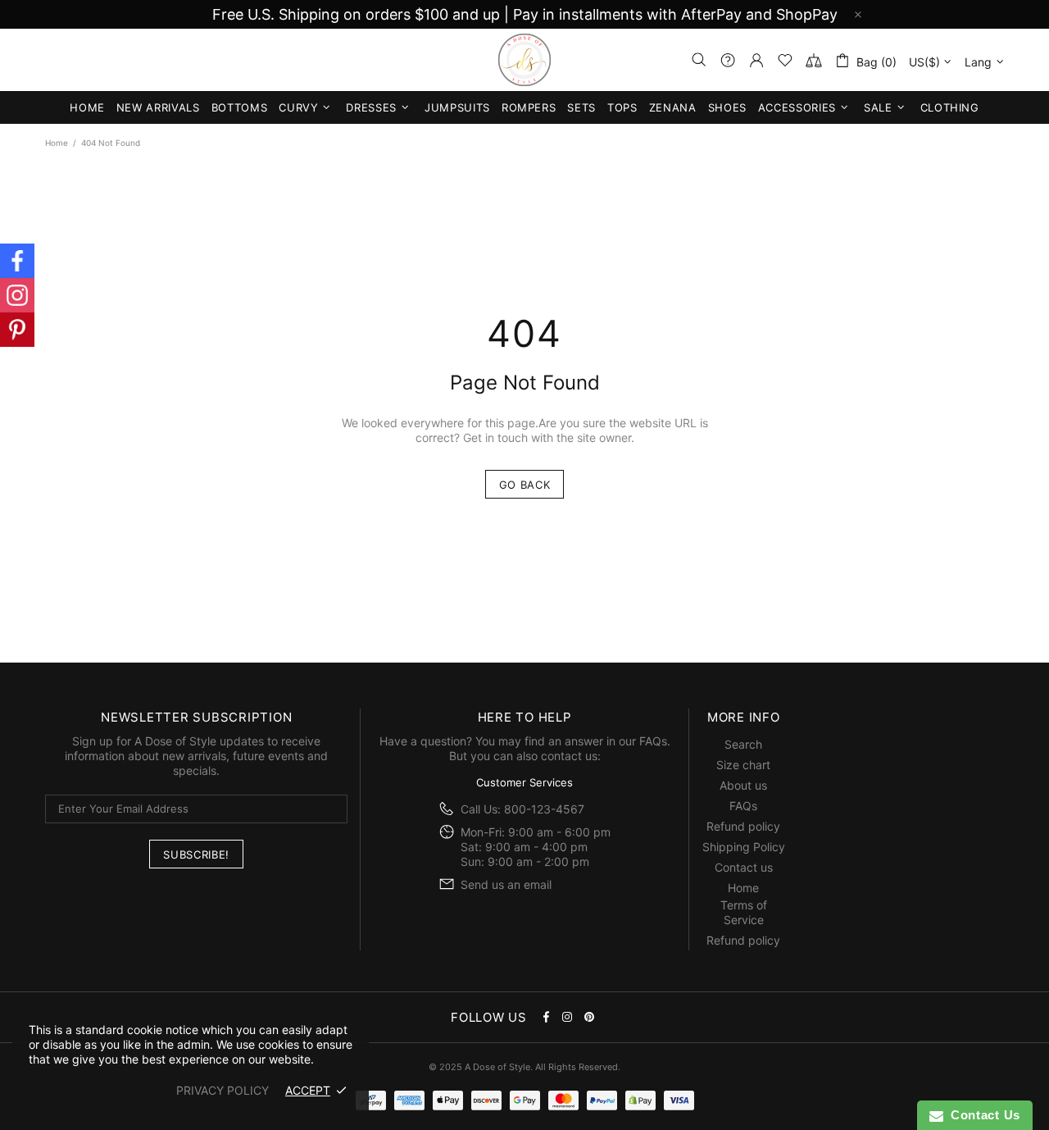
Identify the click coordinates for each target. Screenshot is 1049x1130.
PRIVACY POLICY (222, 1090)
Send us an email (506, 884)
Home (56, 143)
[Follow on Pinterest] (17, 329)
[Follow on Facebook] (17, 261)
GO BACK (525, 484)
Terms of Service (743, 912)
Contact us (744, 867)
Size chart (743, 765)
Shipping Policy (743, 847)
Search (743, 744)
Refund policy (743, 826)
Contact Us (981, 1115)
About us (743, 785)
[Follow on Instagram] (17, 295)
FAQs (653, 741)
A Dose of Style (524, 60)
